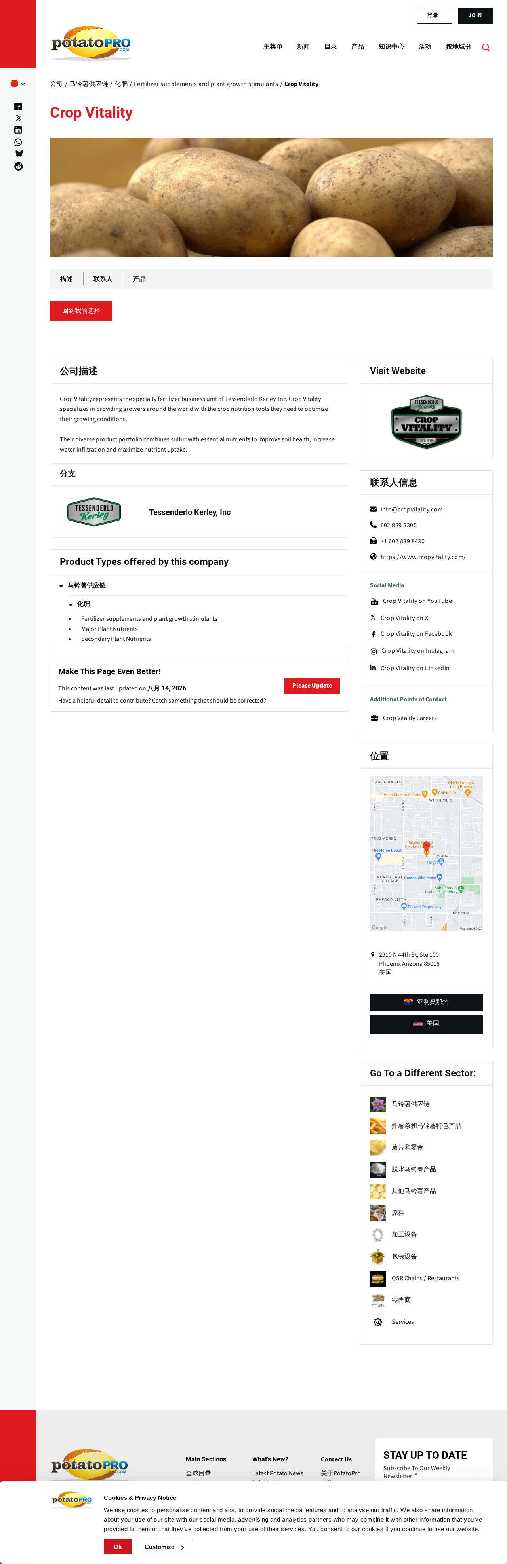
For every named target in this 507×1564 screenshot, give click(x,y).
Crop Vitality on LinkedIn (415, 668)
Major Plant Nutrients (109, 629)
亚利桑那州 (433, 1002)
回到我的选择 (81, 310)
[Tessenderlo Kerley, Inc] (199, 511)
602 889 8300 (399, 525)
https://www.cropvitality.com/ (423, 557)
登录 (433, 15)
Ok (118, 1546)
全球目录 (198, 1473)
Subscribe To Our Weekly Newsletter (416, 1472)
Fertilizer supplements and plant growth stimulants (149, 619)
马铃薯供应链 (87, 585)
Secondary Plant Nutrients (116, 639)
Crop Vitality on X (405, 618)
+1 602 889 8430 (403, 541)
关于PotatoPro (341, 1473)
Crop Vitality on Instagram (418, 651)
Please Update (312, 685)
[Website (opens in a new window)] (426, 422)
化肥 (83, 604)
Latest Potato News (277, 1473)
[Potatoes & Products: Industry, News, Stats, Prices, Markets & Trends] (91, 46)
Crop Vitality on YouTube (417, 601)
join (475, 15)
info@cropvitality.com (412, 509)
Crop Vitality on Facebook (416, 634)
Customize (159, 1546)
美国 (433, 1023)
